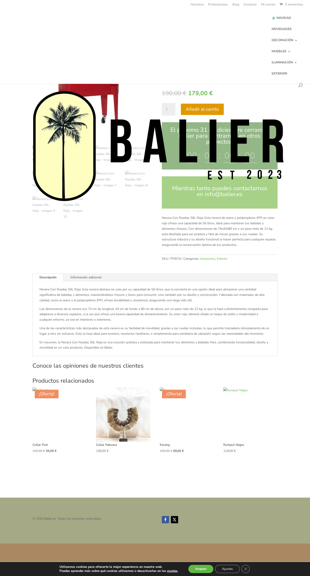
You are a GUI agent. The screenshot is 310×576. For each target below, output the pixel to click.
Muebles (279, 51)
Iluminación (282, 63)
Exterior (279, 74)
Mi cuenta (268, 5)
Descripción (48, 277)
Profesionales (218, 5)
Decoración (282, 40)
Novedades (282, 29)
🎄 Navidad (281, 18)
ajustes (172, 571)
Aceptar (201, 569)
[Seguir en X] (174, 519)
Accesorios (207, 259)
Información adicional (85, 277)
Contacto (250, 5)
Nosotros (197, 5)
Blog (235, 5)
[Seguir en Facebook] (165, 519)
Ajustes (227, 569)
